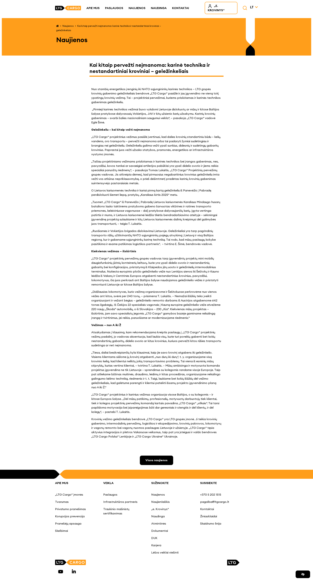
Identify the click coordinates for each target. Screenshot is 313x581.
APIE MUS (61, 483)
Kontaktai (180, 8)
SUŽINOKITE (160, 483)
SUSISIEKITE (208, 483)
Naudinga (159, 8)
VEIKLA (108, 483)
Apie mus (93, 8)
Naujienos (137, 8)
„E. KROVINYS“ (216, 8)
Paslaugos (114, 8)
